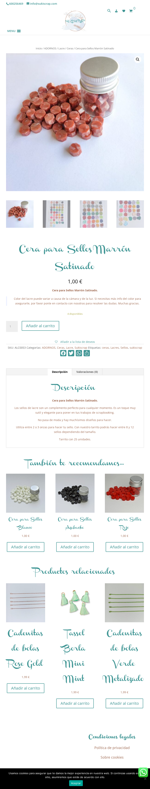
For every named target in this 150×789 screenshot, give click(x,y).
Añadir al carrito (40, 325)
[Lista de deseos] (124, 11)
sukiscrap (136, 347)
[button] (11, 26)
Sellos (124, 347)
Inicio (39, 48)
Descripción (60, 372)
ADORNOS (50, 48)
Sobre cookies (112, 757)
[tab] (60, 372)
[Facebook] (63, 353)
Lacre (61, 48)
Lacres (115, 347)
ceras (105, 347)
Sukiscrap (81, 347)
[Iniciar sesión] (116, 11)
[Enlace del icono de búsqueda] (109, 11)
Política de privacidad (112, 747)
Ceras (70, 48)
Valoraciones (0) (87, 372)
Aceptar (76, 783)
